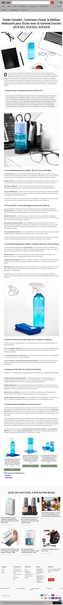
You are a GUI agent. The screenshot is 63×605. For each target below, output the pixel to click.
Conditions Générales (29, 574)
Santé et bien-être (23, 6)
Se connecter (58, 6)
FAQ (26, 569)
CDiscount (8, 477)
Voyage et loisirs (33, 6)
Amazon (8, 475)
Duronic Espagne (39, 588)
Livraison (26, 577)
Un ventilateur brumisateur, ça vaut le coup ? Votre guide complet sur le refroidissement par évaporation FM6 (51, 514)
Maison (15, 6)
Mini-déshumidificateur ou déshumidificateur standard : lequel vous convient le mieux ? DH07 (30, 550)
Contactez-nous (23, 10)
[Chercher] (52, 2)
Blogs (14, 579)
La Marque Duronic (16, 569)
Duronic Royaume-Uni (8, 588)
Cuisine (9, 6)
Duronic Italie (53, 588)
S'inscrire (51, 579)
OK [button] (57, 602)
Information (4, 10)
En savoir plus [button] (42, 602)
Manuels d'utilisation (13, 10)
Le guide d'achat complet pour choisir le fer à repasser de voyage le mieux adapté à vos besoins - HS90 (10, 550)
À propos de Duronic (44, 6)
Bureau (3, 6)
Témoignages (15, 577)
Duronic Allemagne (24, 588)
